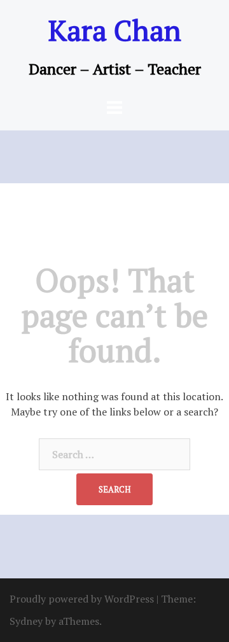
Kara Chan (114, 30)
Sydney (26, 621)
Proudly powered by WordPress (82, 599)
